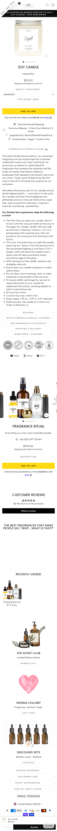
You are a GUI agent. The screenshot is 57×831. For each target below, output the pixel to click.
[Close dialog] (54, 400)
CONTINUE (15, 424)
